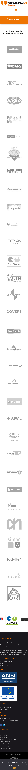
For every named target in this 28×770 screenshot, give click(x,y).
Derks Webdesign (14, 758)
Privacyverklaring (4, 746)
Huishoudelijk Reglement (6, 748)
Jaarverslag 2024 (4, 735)
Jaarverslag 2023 (4, 737)
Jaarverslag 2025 (4, 733)
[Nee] (26, 764)
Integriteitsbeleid (4, 744)
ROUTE (2, 712)
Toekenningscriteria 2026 (6, 741)
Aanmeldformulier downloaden (8, 739)
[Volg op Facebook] (1, 725)
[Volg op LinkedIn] (4, 725)
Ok (14, 767)
